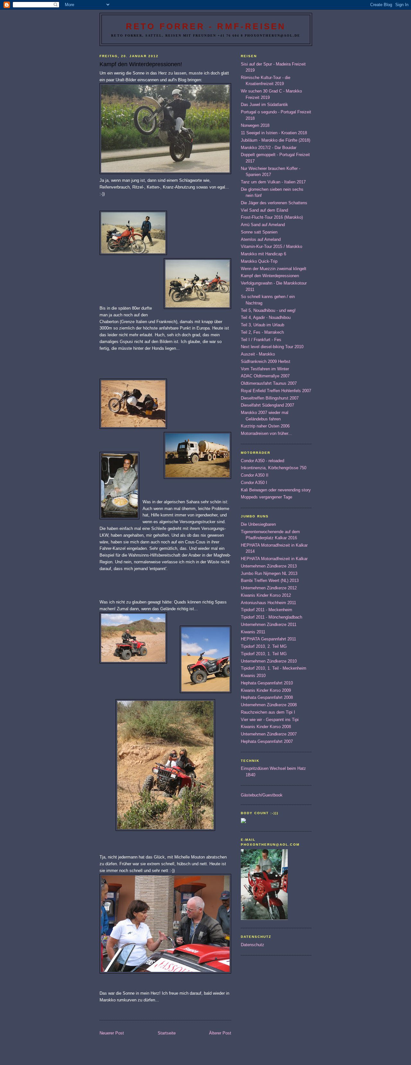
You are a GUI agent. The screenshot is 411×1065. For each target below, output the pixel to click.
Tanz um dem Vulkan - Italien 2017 (273, 182)
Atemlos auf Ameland (261, 239)
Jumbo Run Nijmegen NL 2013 (269, 573)
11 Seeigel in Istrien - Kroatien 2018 (274, 132)
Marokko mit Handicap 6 (263, 253)
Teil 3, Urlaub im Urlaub (262, 324)
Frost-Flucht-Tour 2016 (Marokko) (272, 217)
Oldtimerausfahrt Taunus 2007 (269, 383)
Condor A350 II (254, 475)
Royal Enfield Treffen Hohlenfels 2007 (276, 390)
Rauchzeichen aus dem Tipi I (268, 712)
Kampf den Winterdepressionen (270, 275)
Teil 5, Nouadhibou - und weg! (268, 310)
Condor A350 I (254, 482)
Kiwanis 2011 (253, 631)
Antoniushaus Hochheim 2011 (268, 602)
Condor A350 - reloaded (262, 460)
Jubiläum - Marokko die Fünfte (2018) (275, 140)
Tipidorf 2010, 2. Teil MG (264, 646)
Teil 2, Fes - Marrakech (262, 332)
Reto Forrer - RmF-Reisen (206, 26)
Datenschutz (252, 944)
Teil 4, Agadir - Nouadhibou (266, 317)
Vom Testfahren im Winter (265, 368)
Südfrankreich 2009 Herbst (265, 361)
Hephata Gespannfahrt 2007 (267, 741)
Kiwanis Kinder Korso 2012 (266, 595)
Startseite (167, 1033)
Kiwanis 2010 (253, 675)
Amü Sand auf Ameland (263, 224)
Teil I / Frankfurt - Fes (261, 339)
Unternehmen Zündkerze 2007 (269, 734)
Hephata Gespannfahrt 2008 (267, 697)
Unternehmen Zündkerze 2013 (269, 566)
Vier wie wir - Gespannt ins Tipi (270, 719)
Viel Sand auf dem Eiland (264, 210)
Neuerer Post (112, 1033)
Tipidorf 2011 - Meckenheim (266, 609)
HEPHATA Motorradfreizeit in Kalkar (274, 558)
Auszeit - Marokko (258, 354)
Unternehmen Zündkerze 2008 (269, 704)
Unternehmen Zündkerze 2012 (269, 587)
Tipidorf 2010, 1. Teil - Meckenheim (273, 668)
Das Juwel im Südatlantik (264, 104)
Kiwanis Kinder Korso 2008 (266, 726)
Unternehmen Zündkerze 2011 (268, 624)
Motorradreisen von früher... (266, 433)
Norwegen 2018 (255, 125)
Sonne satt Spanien (259, 232)
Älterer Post (220, 1033)
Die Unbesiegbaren (258, 524)
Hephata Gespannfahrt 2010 (267, 683)
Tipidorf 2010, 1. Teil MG (264, 653)
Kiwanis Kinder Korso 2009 (266, 690)
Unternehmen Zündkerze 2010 (269, 661)
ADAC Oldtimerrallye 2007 (265, 376)
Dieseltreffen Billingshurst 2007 (270, 398)
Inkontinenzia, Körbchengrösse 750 (273, 467)
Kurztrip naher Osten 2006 (265, 426)
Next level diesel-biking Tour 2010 (272, 346)
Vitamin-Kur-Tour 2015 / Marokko (271, 246)
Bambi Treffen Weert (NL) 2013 (270, 580)
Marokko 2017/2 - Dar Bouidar (268, 147)
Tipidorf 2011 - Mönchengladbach (271, 617)
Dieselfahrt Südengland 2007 (267, 405)
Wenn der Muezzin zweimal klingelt (273, 268)
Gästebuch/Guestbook (262, 795)
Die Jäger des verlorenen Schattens (274, 202)
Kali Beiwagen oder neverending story (276, 490)
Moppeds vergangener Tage (266, 497)
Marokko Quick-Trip (259, 261)
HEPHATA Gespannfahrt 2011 (268, 639)
